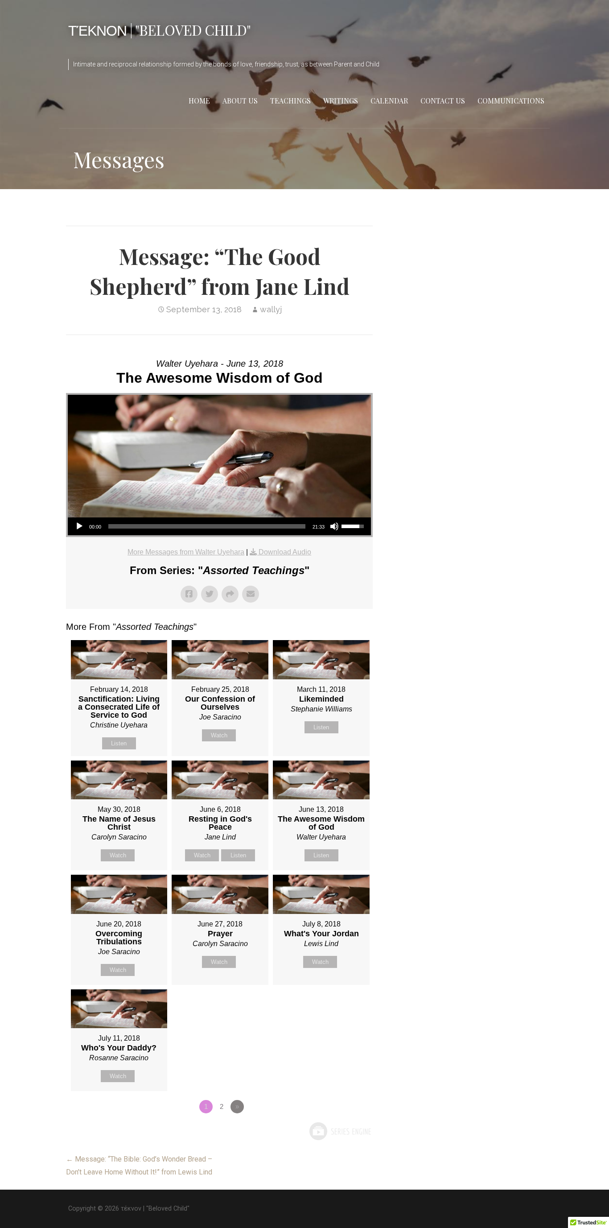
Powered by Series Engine (340, 1131)
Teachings (290, 100)
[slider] (206, 526)
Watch (219, 735)
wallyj (271, 309)
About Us (240, 100)
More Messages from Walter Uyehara (186, 552)
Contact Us (442, 100)
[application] (219, 526)
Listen (119, 743)
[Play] (79, 526)
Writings (340, 100)
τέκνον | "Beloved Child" (159, 29)
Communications (510, 100)
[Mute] (334, 526)
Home (199, 100)
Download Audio (285, 552)
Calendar (389, 100)
